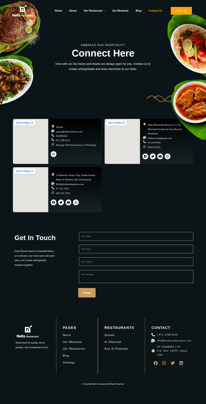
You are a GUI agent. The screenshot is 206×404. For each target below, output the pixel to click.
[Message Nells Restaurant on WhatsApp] (53, 144)
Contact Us (155, 10)
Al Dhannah (112, 342)
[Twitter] (173, 363)
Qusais (109, 335)
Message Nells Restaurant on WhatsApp (76, 145)
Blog (138, 10)
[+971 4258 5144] (153, 334)
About (73, 10)
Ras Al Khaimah (116, 348)
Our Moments (120, 10)
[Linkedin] (181, 363)
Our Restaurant (93, 10)
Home (58, 10)
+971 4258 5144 (167, 334)
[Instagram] (53, 154)
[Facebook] (145, 156)
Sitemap (69, 362)
